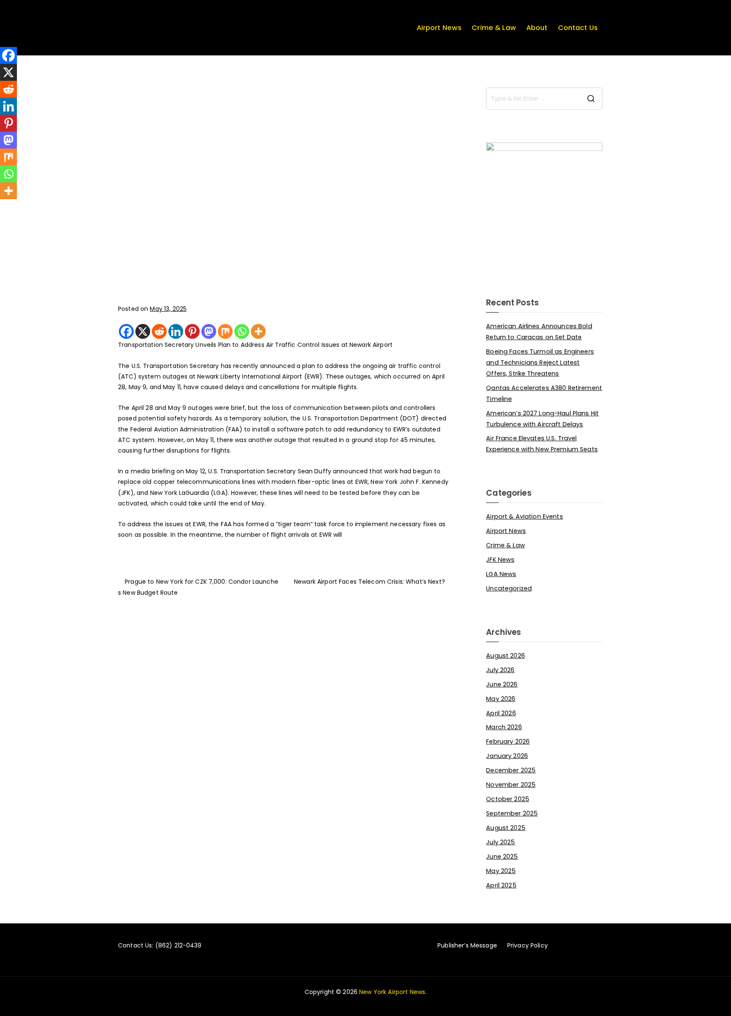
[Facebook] (126, 331)
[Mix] (225, 331)
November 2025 (511, 784)
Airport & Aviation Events (524, 516)
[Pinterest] (192, 331)
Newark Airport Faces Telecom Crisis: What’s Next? (369, 581)
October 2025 (507, 799)
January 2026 (507, 756)
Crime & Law (494, 28)
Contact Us (578, 28)
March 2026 (504, 727)
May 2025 (501, 871)
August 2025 (505, 828)
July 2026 (500, 670)
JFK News (500, 559)
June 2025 (502, 856)
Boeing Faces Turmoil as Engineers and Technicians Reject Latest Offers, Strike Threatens (540, 362)
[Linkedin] (175, 331)
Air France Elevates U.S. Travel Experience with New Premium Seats (542, 443)
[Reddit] (159, 331)
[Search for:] (544, 98)
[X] (142, 331)
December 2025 (511, 770)
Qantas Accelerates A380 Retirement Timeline (544, 393)
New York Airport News (392, 992)
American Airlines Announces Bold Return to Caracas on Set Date (539, 331)
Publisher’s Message (467, 945)
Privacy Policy (527, 945)
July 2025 (500, 842)
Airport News (439, 28)
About (537, 28)
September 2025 (512, 813)
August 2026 (505, 655)
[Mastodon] (208, 331)
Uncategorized (509, 588)
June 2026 (501, 684)
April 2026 (501, 713)
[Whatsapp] (241, 331)
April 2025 (501, 885)
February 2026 (508, 741)
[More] (258, 331)
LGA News (501, 574)
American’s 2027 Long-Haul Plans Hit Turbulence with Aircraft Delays (542, 418)
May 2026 (500, 699)
